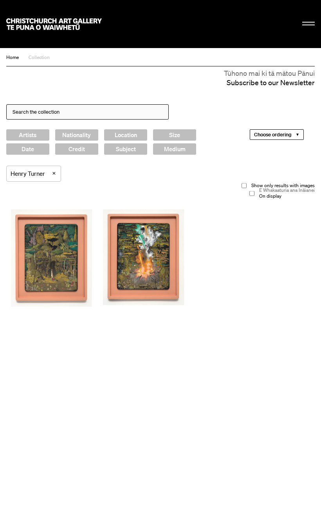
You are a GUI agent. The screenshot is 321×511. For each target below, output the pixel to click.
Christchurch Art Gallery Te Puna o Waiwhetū (54, 24)
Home (12, 57)
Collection (39, 57)
